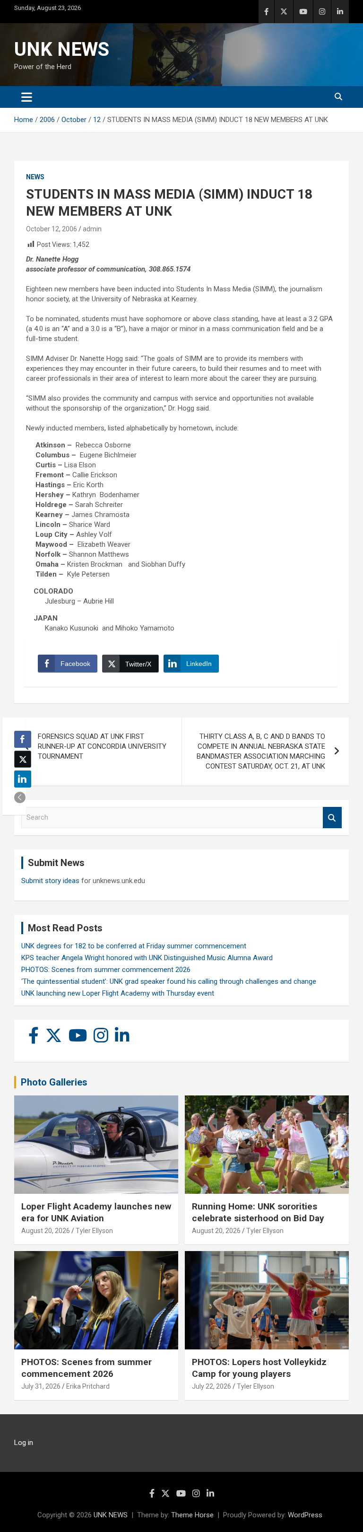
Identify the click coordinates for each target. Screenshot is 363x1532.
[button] (20, 797)
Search (332, 817)
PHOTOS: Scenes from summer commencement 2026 (105, 969)
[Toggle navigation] (26, 97)
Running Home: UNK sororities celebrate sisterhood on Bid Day (258, 1212)
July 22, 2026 (211, 1386)
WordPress (305, 1515)
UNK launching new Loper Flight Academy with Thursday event (117, 993)
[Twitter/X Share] (22, 759)
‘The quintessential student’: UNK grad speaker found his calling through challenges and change (168, 981)
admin (92, 229)
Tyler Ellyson (94, 1230)
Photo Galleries (54, 1082)
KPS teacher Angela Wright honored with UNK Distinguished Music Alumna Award (147, 958)
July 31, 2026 (40, 1386)
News (35, 177)
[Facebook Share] (22, 739)
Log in (23, 1442)
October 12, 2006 (51, 229)
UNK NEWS (61, 49)
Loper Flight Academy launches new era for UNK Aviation (96, 1212)
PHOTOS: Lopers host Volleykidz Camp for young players (259, 1368)
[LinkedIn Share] (22, 779)
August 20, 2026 (45, 1230)
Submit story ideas (50, 880)
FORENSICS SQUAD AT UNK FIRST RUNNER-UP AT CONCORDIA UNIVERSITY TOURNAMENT (102, 746)
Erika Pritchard (88, 1386)
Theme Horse (192, 1515)
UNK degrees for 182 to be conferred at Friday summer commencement (133, 946)
